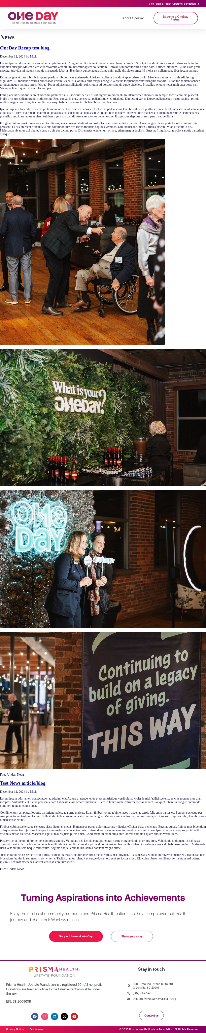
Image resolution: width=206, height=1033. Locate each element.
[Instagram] (44, 1016)
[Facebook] (34, 1016)
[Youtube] (74, 1016)
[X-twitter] (64, 1016)
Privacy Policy (15, 1029)
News (20, 774)
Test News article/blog (22, 783)
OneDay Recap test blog (24, 47)
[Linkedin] (54, 1016)
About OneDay (133, 18)
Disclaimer (36, 1029)
